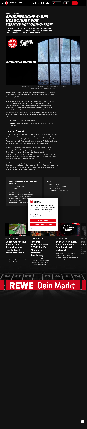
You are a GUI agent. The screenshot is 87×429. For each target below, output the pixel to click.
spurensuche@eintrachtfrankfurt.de (19, 202)
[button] (42, 83)
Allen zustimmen (43, 220)
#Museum (9, 214)
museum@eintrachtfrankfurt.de (43, 123)
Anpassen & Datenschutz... (37, 228)
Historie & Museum (16, 3)
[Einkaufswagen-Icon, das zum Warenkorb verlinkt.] (84, 3)
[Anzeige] (4, 289)
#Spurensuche (18, 214)
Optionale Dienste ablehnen (43, 224)
